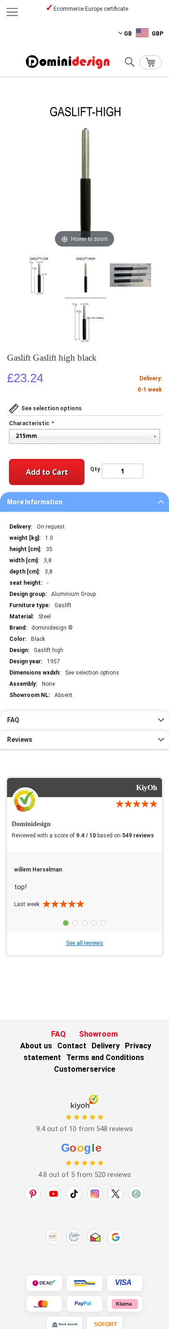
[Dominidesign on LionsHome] (136, 1194)
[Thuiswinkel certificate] (95, 1237)
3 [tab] (84, 923)
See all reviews (84, 943)
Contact (71, 1045)
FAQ (13, 720)
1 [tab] (66, 923)
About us (36, 1045)
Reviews (19, 739)
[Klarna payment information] (125, 1303)
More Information (34, 502)
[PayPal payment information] (84, 1303)
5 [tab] (103, 923)
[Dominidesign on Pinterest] (33, 1194)
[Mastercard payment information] (44, 1303)
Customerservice (84, 1069)
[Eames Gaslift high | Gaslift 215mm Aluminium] (39, 276)
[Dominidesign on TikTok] (74, 1194)
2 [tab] (75, 923)
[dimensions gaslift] (130, 276)
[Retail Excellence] (53, 1237)
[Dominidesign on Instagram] (95, 1194)
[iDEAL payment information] (44, 1283)
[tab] (84, 502)
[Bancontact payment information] (84, 1283)
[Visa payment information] (125, 1283)
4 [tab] (94, 923)
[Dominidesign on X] (115, 1194)
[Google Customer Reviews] (115, 1237)
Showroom (98, 1034)
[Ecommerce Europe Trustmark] (74, 1237)
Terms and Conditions (105, 1057)
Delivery (106, 1045)
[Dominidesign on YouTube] (53, 1194)
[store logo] (67, 62)
